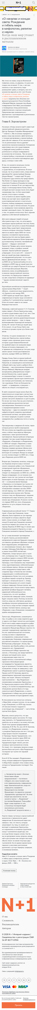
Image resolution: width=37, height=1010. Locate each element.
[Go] (3, 2)
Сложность (8, 920)
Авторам (6, 928)
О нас (5, 916)
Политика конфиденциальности (29, 998)
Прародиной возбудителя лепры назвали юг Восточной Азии (27, 885)
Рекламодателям (10, 924)
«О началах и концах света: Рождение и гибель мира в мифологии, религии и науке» (16, 96)
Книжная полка (9, 871)
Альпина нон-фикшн (13, 47)
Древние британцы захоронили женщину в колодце (8, 885)
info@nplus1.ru (19, 971)
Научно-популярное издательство (17, 49)
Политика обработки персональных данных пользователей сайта (15, 992)
